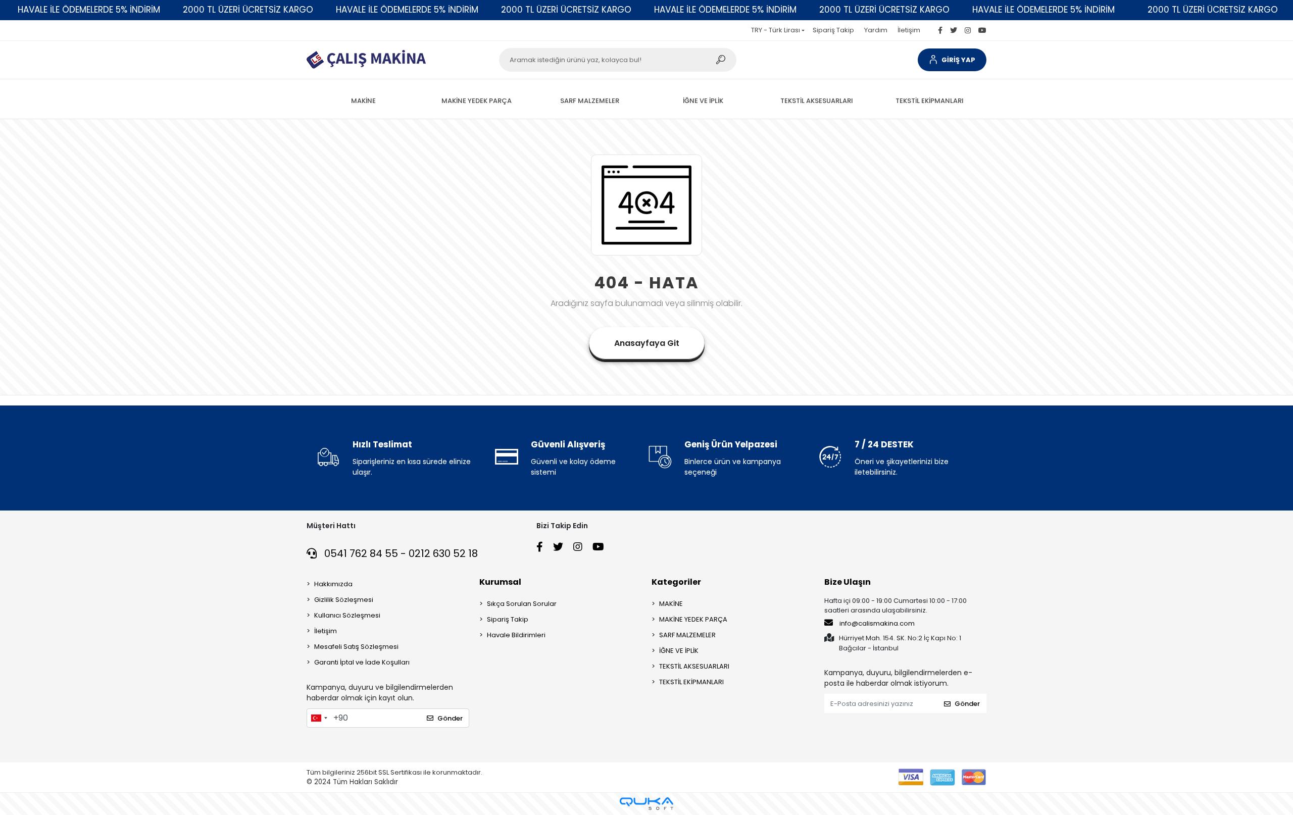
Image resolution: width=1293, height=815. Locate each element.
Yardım (875, 30)
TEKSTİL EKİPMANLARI (691, 682)
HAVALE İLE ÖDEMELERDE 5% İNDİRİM (89, 10)
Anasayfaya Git (646, 343)
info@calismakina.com (877, 623)
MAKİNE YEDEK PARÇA (693, 619)
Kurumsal (500, 582)
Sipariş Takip (833, 30)
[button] (952, 60)
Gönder (450, 718)
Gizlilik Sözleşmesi (343, 599)
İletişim (909, 30)
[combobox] (318, 718)
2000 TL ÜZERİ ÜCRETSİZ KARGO (248, 10)
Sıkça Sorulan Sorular (522, 603)
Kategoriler (676, 582)
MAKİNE (671, 603)
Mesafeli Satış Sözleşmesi (356, 646)
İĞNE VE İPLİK (679, 650)
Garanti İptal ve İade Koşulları (362, 662)
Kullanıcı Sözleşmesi (347, 615)
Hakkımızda (333, 584)
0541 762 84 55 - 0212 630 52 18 (400, 553)
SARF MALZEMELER (687, 635)
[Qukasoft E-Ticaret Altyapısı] (646, 803)
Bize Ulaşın (847, 582)
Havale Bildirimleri (516, 635)
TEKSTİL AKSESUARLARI (694, 666)
